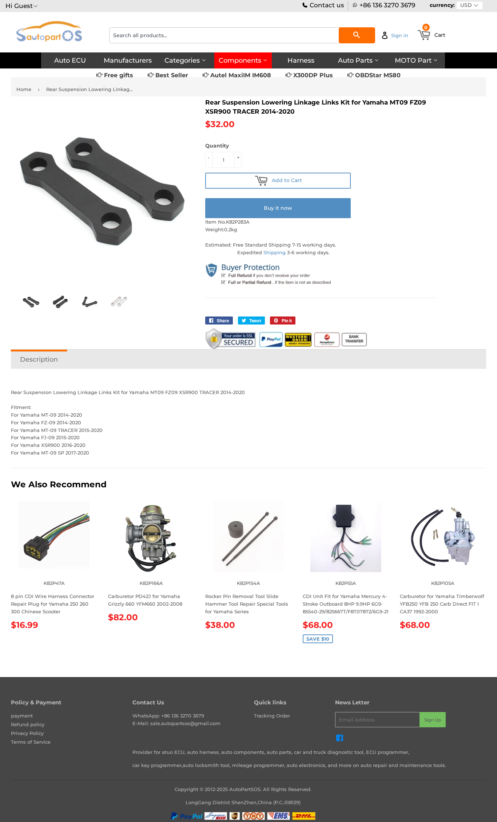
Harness (300, 60)
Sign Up (432, 720)
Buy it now (278, 208)
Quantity (217, 145)
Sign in (399, 35)
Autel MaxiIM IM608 (239, 75)
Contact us (326, 5)
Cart (434, 32)
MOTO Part (414, 60)
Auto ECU (70, 60)
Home (23, 89)
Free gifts (117, 75)
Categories (183, 60)
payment (22, 716)
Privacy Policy (27, 733)
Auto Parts (356, 60)
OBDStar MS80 (377, 75)
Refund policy (27, 724)
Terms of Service (31, 742)
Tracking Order (272, 716)
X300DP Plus (312, 75)
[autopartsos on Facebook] (339, 739)
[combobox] (242, 35)
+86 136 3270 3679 (387, 5)
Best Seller (171, 75)
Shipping (274, 252)
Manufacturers (128, 60)
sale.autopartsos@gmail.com (185, 723)
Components (241, 60)
